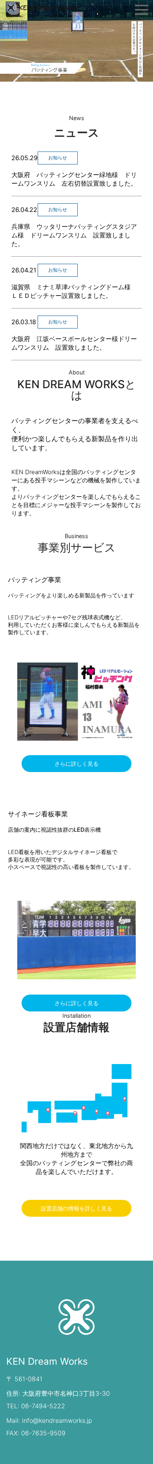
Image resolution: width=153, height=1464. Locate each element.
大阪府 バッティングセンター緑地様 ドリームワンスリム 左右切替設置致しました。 (74, 179)
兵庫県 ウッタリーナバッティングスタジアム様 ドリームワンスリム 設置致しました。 (74, 235)
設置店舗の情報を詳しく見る (76, 1208)
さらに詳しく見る (76, 763)
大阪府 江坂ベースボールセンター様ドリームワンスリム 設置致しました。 (74, 343)
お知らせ (57, 158)
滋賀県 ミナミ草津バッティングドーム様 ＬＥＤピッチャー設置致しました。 (76, 291)
